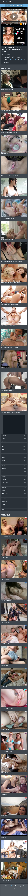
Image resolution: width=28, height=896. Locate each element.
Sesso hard (6, 57)
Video (7, 5)
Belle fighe (6, 59)
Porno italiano (19, 5)
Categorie (12, 5)
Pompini (17, 59)
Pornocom (6, 2)
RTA (14, 888)
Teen (12, 59)
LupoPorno (6, 62)
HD (12, 57)
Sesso (23, 59)
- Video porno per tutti (15, 885)
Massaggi (17, 57)
